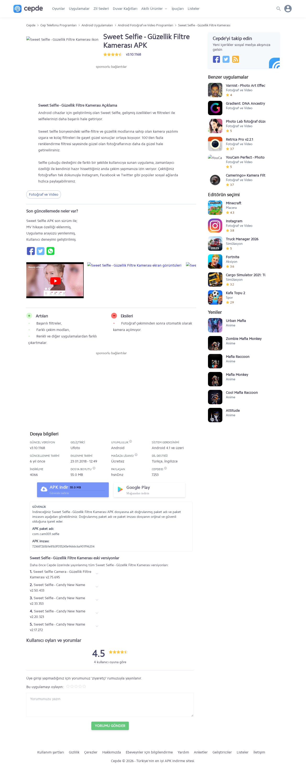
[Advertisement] (111, 84)
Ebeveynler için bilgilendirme (149, 752)
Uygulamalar (79, 8)
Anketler (201, 752)
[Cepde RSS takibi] (235, 59)
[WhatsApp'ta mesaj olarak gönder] (50, 251)
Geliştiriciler (222, 752)
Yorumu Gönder (110, 726)
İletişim (259, 752)
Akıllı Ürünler (152, 8)
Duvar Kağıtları (125, 8)
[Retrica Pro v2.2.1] (215, 144)
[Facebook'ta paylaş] (30, 251)
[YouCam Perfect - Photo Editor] (215, 162)
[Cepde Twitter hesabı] (226, 59)
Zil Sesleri (101, 8)
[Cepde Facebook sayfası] (216, 59)
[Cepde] (28, 9)
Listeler (194, 8)
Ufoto (75, 448)
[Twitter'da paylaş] (40, 251)
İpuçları (178, 8)
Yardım (183, 752)
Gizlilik (74, 752)
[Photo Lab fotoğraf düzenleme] (215, 126)
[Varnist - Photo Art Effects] (215, 90)
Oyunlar (58, 8)
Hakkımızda (111, 752)
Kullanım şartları (50, 752)
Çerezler (91, 752)
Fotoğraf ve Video (43, 194)
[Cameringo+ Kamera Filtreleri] (215, 180)
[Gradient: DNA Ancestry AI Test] (215, 108)
